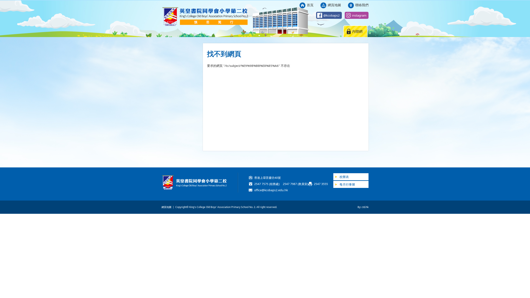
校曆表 (344, 177)
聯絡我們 (362, 5)
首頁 (310, 5)
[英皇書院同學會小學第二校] (204, 25)
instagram (359, 15)
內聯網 (357, 31)
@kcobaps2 (331, 15)
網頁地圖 (334, 5)
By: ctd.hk (363, 207)
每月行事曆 (347, 184)
